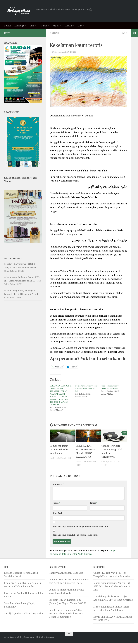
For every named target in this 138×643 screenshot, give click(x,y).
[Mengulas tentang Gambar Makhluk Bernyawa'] (30, 164)
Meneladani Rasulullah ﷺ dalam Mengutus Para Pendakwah (111, 608)
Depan (7, 25)
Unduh (68, 25)
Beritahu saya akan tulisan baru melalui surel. (75, 535)
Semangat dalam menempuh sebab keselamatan (59, 449)
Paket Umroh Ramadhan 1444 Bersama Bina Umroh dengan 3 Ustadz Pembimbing (66, 613)
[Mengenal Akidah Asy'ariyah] (34, 164)
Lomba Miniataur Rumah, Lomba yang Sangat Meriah (66, 591)
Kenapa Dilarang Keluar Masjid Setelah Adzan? (21, 574)
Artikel (43, 25)
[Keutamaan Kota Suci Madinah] (26, 164)
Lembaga (19, 25)
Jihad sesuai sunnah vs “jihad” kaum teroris (110, 387)
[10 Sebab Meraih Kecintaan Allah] (14, 164)
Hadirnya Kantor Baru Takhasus (66, 572)
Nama (56, 503)
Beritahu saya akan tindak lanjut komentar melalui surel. (81, 526)
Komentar (58, 484)
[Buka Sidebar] (134, 33)
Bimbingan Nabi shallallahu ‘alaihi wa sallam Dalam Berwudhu (23, 584)
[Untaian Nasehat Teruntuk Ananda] (22, 164)
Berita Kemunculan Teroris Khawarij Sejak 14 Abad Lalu (86, 388)
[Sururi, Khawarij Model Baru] (18, 164)
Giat (32, 25)
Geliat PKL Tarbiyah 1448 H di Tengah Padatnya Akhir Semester (111, 574)
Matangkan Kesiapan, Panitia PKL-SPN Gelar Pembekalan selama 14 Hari (112, 586)
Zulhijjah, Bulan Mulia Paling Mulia (23, 613)
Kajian (56, 25)
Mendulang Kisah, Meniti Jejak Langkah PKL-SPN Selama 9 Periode (113, 598)
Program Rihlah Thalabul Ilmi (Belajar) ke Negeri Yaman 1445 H (67, 601)
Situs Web (57, 513)
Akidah (54, 33)
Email (93, 503)
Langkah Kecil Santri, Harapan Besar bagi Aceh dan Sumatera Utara (69, 581)
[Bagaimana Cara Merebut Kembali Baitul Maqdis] (10, 164)
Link (79, 25)
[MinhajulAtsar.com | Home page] (18, 11)
